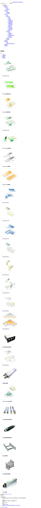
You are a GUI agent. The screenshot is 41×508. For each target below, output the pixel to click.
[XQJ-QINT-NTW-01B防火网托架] (9, 399)
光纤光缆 (10, 33)
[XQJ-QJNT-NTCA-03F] (9, 200)
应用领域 (6, 44)
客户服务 (6, 41)
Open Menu (4, 5)
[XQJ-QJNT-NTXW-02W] (9, 290)
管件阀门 (8, 39)
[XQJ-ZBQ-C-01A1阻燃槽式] (9, 182)
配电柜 (7, 38)
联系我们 (6, 45)
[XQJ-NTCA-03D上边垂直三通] (9, 146)
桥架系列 (10, 34)
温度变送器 (10, 22)
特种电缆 (10, 37)
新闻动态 (6, 10)
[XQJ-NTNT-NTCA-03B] (9, 128)
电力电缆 (10, 36)
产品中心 (6, 14)
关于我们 (6, 7)
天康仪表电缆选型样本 (10, 43)
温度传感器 (10, 21)
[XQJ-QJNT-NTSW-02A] (9, 272)
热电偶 (9, 19)
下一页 (10, 494)
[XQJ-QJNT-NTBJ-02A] (9, 363)
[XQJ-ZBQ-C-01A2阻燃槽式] (9, 164)
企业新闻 (8, 12)
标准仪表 (10, 30)
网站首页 (6, 6)
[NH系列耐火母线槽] (9, 381)
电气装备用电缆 (11, 35)
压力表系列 (10, 24)
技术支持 (6, 40)
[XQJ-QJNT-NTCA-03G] (9, 218)
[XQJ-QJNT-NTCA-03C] (9, 236)
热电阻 (9, 18)
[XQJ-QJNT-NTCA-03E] (9, 73)
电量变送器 (10, 23)
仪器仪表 (8, 16)
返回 (7, 8)
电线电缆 (8, 31)
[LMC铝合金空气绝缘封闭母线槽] (9, 417)
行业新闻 (8, 13)
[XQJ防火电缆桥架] (9, 453)
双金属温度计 (10, 20)
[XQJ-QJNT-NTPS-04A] (9, 254)
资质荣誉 (8, 9)
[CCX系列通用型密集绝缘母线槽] (9, 435)
